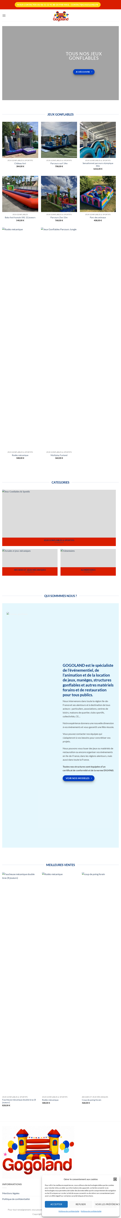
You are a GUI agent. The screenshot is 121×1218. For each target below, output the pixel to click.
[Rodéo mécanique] (20, 338)
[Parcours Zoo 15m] (59, 194)
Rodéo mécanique (20, 455)
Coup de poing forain (91, 1100)
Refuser (81, 1204)
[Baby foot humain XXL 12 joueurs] (20, 194)
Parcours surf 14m (59, 163)
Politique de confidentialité (69, 1211)
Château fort (20, 163)
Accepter (56, 1204)
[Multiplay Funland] (59, 338)
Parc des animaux (98, 217)
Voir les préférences (106, 1204)
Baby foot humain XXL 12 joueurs (20, 217)
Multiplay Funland (59, 455)
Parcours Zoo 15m (59, 217)
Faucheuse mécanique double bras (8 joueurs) (19, 1101)
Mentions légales (10, 1193)
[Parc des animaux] (98, 194)
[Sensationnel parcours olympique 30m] (98, 140)
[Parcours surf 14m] (59, 140)
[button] (115, 1179)
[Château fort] (20, 140)
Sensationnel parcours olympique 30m (98, 164)
